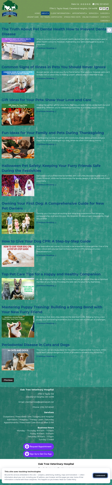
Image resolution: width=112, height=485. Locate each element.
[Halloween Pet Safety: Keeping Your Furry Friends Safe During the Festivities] (18, 185)
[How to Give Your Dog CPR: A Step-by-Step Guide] (18, 256)
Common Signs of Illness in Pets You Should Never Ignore (54, 67)
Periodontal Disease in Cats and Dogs (36, 345)
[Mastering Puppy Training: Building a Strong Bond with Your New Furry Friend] (18, 327)
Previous (8, 380)
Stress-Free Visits (72, 17)
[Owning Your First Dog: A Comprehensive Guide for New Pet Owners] (18, 223)
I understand (100, 475)
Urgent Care (33, 17)
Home (37, 13)
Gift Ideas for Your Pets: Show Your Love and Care (46, 100)
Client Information (60, 13)
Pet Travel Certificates (51, 17)
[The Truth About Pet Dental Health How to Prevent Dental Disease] (18, 49)
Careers (104, 21)
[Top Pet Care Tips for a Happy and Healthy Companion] (18, 289)
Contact (104, 17)
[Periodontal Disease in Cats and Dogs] (18, 359)
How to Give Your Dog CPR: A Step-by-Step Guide (46, 241)
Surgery (104, 13)
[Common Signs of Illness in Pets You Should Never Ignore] (18, 82)
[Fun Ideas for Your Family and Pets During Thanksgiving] (18, 147)
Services (93, 13)
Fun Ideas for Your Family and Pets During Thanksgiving (53, 133)
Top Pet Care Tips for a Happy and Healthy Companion (51, 274)
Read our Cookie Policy (68, 479)
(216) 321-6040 (102, 4)
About (44, 13)
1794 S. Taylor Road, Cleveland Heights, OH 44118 (73, 8)
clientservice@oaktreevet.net (39, 402)
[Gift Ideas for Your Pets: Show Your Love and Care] (18, 115)
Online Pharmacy (90, 17)
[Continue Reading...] (46, 48)
